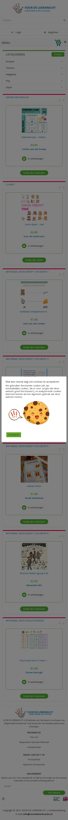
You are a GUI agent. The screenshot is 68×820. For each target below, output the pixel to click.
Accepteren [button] (13, 434)
